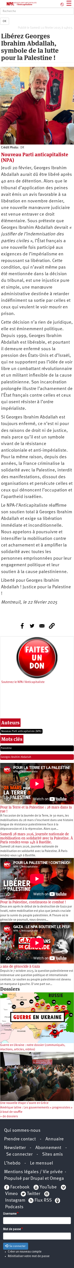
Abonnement (48, 1148)
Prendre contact (20, 1139)
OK (4, 21)
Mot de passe (12, 1229)
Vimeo (11, 1194)
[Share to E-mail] (42, 626)
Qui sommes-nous (22, 1130)
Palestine (6, 748)
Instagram (15, 1200)
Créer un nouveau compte (25, 1251)
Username (10, 1213)
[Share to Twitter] (32, 626)
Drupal (37, 1178)
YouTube (48, 1187)
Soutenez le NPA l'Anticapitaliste (23, 682)
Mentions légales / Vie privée (33, 1172)
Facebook (19, 1187)
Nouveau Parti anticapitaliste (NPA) (21, 731)
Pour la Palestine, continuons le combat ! (33, 902)
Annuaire (54, 1139)
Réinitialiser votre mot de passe (29, 1256)
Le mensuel (41, 1163)
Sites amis (52, 1154)
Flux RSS (43, 1200)
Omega (57, 1178)
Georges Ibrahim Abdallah (16, 757)
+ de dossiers (9, 1116)
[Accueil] (18, 4)
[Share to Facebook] (22, 626)
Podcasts (14, 1207)
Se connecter (19, 1154)
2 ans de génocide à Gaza (20, 966)
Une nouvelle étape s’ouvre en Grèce (24, 1103)
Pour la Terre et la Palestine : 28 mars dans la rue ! (36, 809)
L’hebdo (12, 1163)
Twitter (33, 1194)
